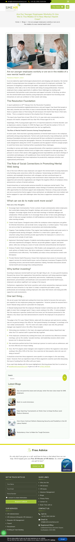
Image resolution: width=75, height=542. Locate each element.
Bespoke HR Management (15, 520)
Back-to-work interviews (25, 402)
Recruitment (11, 527)
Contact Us (36, 466)
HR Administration (13, 514)
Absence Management (47, 492)
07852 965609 (45, 367)
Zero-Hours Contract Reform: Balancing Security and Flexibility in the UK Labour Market (42, 422)
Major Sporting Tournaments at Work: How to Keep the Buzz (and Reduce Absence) (39, 412)
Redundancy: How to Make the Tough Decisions (33, 432)
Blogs (24, 22)
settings (53, 540)
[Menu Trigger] (67, 7)
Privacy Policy (44, 499)
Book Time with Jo (46, 505)
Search (10, 375)
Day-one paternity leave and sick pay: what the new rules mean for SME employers (41, 392)
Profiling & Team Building (15, 530)
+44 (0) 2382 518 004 (38, 2)
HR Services (44, 486)
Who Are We (44, 483)
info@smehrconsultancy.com (17, 2)
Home (17, 22)
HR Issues (43, 489)
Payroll (9, 523)
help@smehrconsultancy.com (18, 367)
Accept (63, 539)
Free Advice (56, 7)
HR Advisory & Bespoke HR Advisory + (20, 517)
